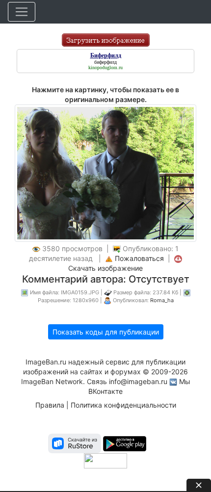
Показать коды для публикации (106, 332)
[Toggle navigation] (21, 12)
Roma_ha (162, 300)
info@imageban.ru (138, 381)
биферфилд (105, 62)
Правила (49, 405)
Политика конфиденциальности (123, 405)
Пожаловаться (139, 258)
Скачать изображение (105, 268)
